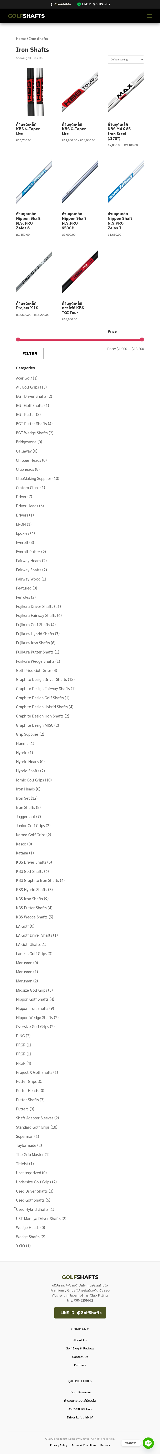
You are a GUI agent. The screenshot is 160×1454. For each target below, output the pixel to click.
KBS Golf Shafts (29, 871)
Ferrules (23, 597)
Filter (29, 353)
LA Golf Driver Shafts (34, 934)
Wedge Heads (27, 1227)
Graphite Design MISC (34, 725)
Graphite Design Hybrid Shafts (42, 706)
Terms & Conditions (83, 1445)
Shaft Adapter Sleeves (34, 1117)
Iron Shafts (25, 807)
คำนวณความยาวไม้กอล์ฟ (80, 1401)
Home (21, 38)
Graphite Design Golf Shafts (40, 697)
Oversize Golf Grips (32, 1026)
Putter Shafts (27, 1099)
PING (20, 1035)
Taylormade (26, 1145)
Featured (23, 587)
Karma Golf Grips (30, 834)
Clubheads (25, 469)
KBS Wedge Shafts (32, 916)
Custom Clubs (27, 487)
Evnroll (22, 542)
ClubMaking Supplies (33, 478)
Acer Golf (24, 377)
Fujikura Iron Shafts (33, 642)
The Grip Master (30, 1154)
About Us (80, 1340)
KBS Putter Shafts (31, 907)
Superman (24, 1136)
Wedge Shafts (28, 1236)
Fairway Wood (28, 578)
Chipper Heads (28, 460)
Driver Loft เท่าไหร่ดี (80, 1417)
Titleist (22, 1163)
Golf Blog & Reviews (80, 1348)
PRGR (20, 1044)
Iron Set (23, 798)
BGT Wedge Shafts (32, 432)
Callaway (24, 450)
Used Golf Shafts (30, 1199)
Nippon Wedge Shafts (34, 1017)
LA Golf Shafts (28, 944)
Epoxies (22, 533)
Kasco (21, 843)
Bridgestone (26, 441)
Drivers (22, 514)
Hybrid (21, 752)
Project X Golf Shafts (34, 1072)
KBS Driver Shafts (31, 861)
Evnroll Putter (28, 551)
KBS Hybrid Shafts (31, 889)
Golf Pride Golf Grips (33, 670)
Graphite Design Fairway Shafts (43, 688)
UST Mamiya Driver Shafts (38, 1218)
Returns (105, 1445)
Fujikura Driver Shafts (34, 606)
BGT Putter (25, 414)
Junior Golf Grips (30, 825)
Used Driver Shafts (32, 1190)
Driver (21, 496)
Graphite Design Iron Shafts (40, 715)
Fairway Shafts (28, 569)
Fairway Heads (28, 560)
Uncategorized (28, 1172)
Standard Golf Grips (33, 1126)
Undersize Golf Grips (33, 1181)
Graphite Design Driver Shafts (41, 679)
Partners (80, 1365)
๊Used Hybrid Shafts (32, 1209)
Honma (22, 743)
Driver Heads (27, 505)
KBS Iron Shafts (29, 898)
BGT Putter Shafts (31, 423)
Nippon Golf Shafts (32, 998)
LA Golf (22, 925)
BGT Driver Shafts (31, 396)
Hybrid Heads (27, 761)
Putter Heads (27, 1090)
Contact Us (80, 1357)
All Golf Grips (27, 386)
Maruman (24, 962)
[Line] (148, 1443)
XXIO (20, 1245)
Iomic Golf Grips (30, 779)
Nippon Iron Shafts (32, 1008)
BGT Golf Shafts (29, 405)
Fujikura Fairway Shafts (36, 615)
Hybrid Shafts (27, 770)
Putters (22, 1108)
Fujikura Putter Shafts (35, 651)
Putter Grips (26, 1081)
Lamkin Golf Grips (31, 953)
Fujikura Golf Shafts (33, 624)
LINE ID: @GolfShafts (81, 1313)
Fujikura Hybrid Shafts (35, 633)
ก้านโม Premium (80, 1392)
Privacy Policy (58, 1445)
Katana (22, 852)
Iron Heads (25, 788)
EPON (21, 524)
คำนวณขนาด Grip (80, 1409)
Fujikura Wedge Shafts (35, 661)
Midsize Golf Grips (31, 989)
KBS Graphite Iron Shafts (37, 880)
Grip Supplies (27, 734)
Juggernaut (25, 816)
